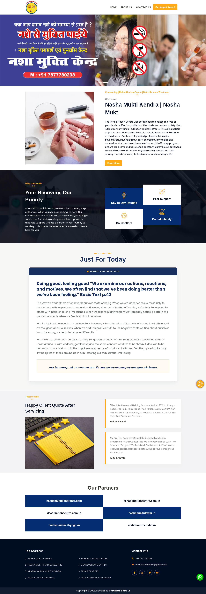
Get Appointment (165, 7)
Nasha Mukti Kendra (40, 558)
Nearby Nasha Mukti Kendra (44, 571)
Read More (113, 163)
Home (113, 7)
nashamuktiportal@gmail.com (151, 564)
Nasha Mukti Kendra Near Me (45, 564)
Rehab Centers (89, 571)
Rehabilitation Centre (94, 558)
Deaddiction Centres (94, 564)
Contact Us (143, 7)
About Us (126, 7)
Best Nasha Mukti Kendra (96, 577)
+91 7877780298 (144, 558)
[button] (15, 50)
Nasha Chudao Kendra (41, 577)
